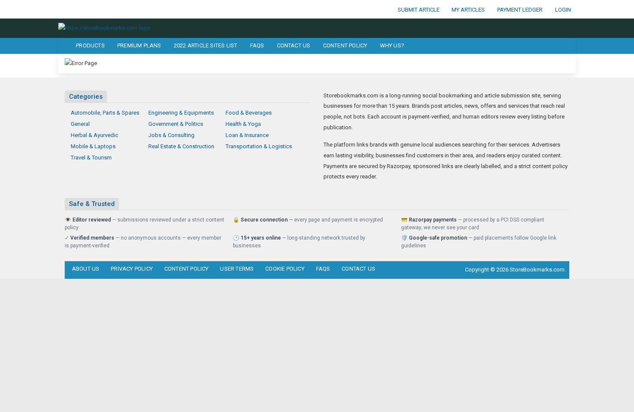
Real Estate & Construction (181, 146)
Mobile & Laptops (93, 146)
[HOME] (63, 46)
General (80, 124)
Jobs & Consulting (171, 135)
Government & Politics (175, 124)
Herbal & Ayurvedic (94, 135)
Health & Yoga (243, 124)
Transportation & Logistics (259, 146)
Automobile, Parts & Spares (105, 112)
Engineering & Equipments (181, 112)
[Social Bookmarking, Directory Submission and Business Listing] (104, 28)
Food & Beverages (249, 112)
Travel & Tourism (91, 157)
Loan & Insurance (247, 135)
